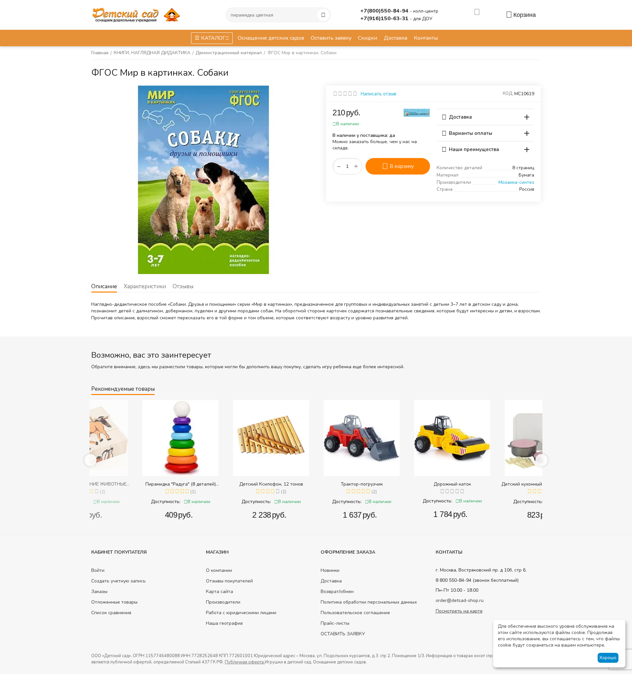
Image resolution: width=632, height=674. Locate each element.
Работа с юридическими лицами (241, 613)
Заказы (99, 591)
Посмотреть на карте (459, 611)
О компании (219, 570)
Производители (223, 602)
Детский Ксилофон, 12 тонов (225, 484)
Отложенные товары (114, 602)
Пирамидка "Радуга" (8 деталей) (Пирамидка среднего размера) (135, 484)
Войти (97, 570)
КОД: (508, 94)
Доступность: (120, 501)
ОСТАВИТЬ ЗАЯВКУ (343, 634)
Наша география (224, 623)
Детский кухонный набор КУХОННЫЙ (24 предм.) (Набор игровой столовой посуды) (497, 484)
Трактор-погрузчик (316, 484)
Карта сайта (219, 591)
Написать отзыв (378, 93)
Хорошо (607, 657)
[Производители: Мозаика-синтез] (417, 112)
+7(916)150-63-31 (385, 18)
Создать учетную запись (118, 581)
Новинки (330, 570)
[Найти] (323, 15)
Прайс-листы (335, 623)
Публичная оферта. (245, 662)
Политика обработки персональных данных (369, 602)
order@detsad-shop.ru (460, 600)
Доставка (331, 581)
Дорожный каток (406, 484)
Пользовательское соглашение (355, 613)
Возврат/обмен (337, 591)
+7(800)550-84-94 (385, 11)
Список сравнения (111, 613)
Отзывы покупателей (229, 581)
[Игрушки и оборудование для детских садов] (137, 14)
